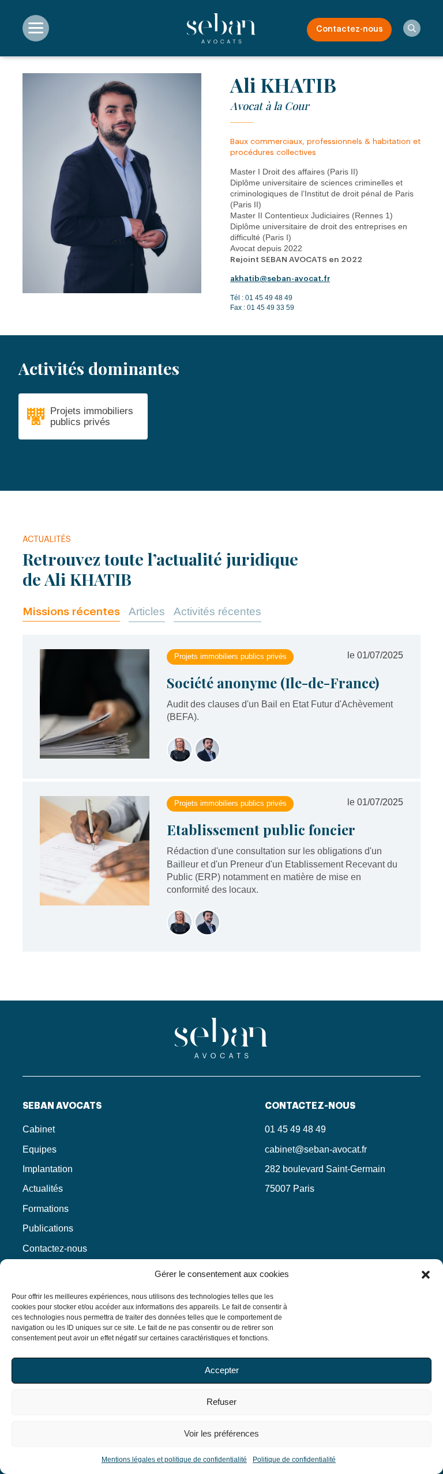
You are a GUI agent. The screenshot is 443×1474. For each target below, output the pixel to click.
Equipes (39, 1149)
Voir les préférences (221, 1433)
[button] (425, 1273)
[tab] (71, 612)
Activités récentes (217, 611)
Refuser (221, 1402)
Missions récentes (71, 611)
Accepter (222, 1370)
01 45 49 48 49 (268, 298)
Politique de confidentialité (294, 1460)
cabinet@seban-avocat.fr (316, 1149)
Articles (147, 611)
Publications (47, 1228)
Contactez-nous (349, 29)
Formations (45, 1209)
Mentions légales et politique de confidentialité (174, 1460)
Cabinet (38, 1129)
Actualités (42, 1188)
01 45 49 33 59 (270, 308)
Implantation (47, 1169)
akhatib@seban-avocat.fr (280, 278)
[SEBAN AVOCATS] (221, 28)
